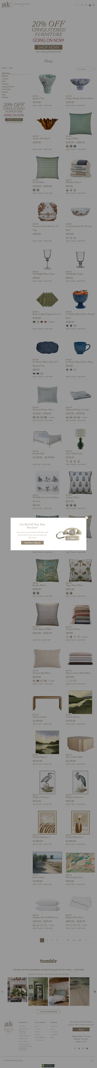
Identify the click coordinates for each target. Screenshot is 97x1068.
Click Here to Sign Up (32, 543)
